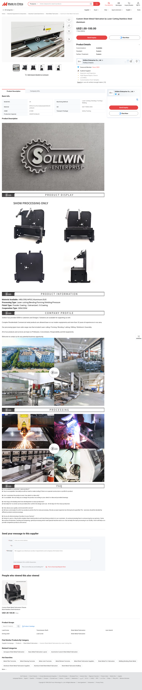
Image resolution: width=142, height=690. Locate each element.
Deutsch (67, 678)
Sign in (138, 5)
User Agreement (82, 682)
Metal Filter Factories (9, 661)
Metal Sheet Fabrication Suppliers (84, 661)
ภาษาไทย (102, 678)
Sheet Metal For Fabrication (106, 661)
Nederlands (75, 678)
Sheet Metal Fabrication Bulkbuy (71, 666)
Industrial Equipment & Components (16, 13)
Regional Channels (94, 676)
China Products (33, 676)
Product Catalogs (29, 626)
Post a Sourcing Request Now (56, 567)
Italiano (61, 678)
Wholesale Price (74, 676)
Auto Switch (109, 630)
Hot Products (23, 676)
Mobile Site (113, 676)
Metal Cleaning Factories (27, 661)
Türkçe (108, 678)
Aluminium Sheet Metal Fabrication (69, 13)
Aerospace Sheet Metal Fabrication (13, 652)
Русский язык (53, 678)
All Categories (9, 10)
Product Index (104, 676)
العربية (81, 678)
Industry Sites (83, 676)
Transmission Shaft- (42, 630)
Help (105, 10)
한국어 (86, 678)
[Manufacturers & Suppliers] (12, 4)
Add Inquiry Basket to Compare (37, 75)
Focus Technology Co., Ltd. (58, 682)
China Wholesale (63, 676)
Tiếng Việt (115, 678)
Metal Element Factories (63, 661)
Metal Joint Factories (45, 661)
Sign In (79, 82)
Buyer (95, 10)
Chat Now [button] (125, 37)
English (26, 678)
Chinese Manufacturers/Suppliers (48, 676)
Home (3, 13)
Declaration (91, 682)
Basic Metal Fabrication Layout (37, 652)
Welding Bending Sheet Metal (127, 661)
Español (32, 678)
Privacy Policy (99, 682)
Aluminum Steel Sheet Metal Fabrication (46, 666)
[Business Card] (137, 99)
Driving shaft (6, 634)
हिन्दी (97, 678)
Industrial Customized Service (36, 13)
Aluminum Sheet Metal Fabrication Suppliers (16, 666)
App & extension (116, 10)
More (3, 669)
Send (16, 567)
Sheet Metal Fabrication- (78, 630)
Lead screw (40, 634)
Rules (138, 10)
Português (39, 678)
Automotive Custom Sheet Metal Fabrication (64, 652)
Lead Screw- (5, 630)
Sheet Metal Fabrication (52, 13)
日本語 (92, 678)
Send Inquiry (91, 37)
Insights (120, 676)
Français (46, 678)
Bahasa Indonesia (124, 678)
